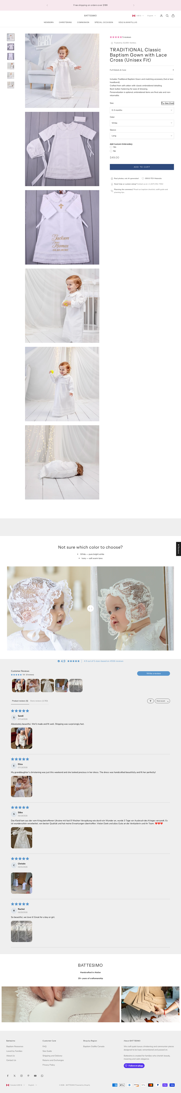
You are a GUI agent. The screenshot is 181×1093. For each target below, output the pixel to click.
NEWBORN (49, 22)
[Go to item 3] (10, 56)
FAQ (45, 1046)
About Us (10, 1055)
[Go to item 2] (10, 47)
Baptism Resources (14, 1046)
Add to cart (142, 167)
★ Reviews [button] (178, 549)
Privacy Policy (49, 1065)
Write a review (154, 673)
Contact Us (11, 1060)
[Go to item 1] (10, 37)
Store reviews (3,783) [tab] (39, 701)
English (150, 16)
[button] (116, 37)
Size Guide (47, 1051)
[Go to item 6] (10, 85)
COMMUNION (83, 22)
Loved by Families (14, 1051)
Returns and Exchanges (53, 1060)
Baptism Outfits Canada (93, 1046)
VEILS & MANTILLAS (127, 22)
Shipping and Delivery (52, 1055)
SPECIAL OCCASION (104, 22)
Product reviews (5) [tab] (20, 701)
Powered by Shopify (82, 1085)
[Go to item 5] (10, 75)
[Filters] (150, 701)
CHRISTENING (65, 22)
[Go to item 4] (10, 66)
